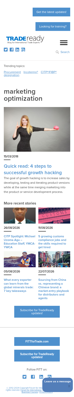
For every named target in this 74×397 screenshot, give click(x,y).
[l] (17, 50)
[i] (23, 50)
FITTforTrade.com (37, 341)
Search (65, 52)
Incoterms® (31, 72)
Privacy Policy (46, 392)
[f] (11, 50)
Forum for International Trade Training (37, 390)
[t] (6, 50)
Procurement (12, 72)
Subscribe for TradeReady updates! (37, 312)
